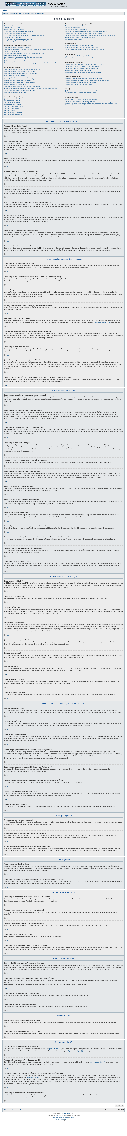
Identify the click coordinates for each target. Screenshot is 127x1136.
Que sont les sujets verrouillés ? (13, 112)
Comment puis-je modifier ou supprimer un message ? (20, 71)
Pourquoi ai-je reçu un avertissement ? (15, 84)
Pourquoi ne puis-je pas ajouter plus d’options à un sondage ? (22, 77)
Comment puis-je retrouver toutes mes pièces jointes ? (81, 92)
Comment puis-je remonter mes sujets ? (16, 92)
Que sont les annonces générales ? (14, 106)
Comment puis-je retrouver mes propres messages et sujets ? (83, 72)
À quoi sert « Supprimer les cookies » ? (15, 41)
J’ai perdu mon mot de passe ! (13, 37)
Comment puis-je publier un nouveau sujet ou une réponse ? (22, 69)
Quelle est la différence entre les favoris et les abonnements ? (83, 78)
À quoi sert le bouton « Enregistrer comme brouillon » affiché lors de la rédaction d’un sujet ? (31, 88)
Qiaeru (73, 1117)
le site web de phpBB (102, 322)
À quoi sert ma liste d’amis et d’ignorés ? (77, 56)
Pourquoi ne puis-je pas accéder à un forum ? (17, 80)
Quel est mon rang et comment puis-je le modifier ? (19, 61)
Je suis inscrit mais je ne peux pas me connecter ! (19, 31)
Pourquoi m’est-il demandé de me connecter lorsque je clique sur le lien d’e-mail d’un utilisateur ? (32, 63)
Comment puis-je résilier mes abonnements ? (78, 84)
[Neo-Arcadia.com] (25, 4)
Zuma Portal (66, 1113)
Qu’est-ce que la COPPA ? (12, 27)
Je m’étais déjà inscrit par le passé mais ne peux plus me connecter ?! (25, 35)
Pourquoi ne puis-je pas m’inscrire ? (14, 29)
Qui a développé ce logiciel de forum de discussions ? (81, 99)
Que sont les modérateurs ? (73, 27)
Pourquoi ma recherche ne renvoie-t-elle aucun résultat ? (82, 66)
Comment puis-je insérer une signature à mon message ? (21, 73)
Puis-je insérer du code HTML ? (13, 100)
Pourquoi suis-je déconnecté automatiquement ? (18, 39)
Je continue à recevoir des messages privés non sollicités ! (82, 47)
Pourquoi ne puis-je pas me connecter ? (16, 33)
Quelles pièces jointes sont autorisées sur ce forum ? (81, 91)
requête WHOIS (32, 1077)
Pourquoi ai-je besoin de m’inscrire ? (14, 25)
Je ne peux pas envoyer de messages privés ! (79, 45)
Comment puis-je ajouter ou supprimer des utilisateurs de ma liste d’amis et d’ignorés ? (90, 58)
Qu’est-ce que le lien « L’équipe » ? (75, 39)
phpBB (58, 1115)
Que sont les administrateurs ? (74, 25)
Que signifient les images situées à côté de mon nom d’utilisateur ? (24, 57)
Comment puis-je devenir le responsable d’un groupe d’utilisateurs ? (85, 33)
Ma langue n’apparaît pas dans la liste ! (15, 55)
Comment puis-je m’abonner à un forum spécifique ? (80, 82)
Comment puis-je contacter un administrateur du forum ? (81, 105)
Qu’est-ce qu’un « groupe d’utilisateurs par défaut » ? (80, 37)
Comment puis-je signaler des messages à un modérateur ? (22, 86)
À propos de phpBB (74, 1051)
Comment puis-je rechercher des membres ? (78, 70)
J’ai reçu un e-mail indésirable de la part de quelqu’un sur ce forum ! (85, 49)
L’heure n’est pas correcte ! (12, 51)
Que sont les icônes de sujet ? (13, 114)
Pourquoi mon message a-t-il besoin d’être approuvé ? (20, 90)
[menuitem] (5, 10)
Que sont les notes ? (10, 110)
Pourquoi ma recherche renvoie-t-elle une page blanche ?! (82, 68)
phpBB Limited (54, 1049)
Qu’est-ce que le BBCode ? (12, 99)
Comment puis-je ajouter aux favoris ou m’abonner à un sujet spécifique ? (87, 80)
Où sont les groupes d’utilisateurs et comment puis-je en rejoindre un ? (86, 31)
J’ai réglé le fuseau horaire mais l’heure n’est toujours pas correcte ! (24, 53)
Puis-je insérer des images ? (12, 104)
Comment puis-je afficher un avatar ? (15, 59)
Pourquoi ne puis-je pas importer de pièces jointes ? (19, 82)
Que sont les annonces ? (11, 108)
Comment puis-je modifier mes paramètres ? (17, 47)
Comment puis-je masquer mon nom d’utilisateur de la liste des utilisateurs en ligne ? (29, 49)
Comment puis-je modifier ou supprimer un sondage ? (20, 79)
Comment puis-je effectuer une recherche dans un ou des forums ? (85, 64)
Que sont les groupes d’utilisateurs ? (76, 29)
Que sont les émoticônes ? (12, 102)
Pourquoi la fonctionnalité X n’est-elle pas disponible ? (80, 101)
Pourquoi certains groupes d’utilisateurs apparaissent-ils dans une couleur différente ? (90, 35)
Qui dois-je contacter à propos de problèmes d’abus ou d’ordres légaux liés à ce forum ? (91, 103)
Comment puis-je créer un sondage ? (15, 75)
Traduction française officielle (60, 1117)
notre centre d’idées (96, 1062)
